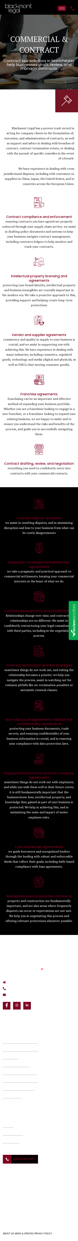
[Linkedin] (27, 1006)
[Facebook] (6, 1006)
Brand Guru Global (39, 1205)
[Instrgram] (17, 1006)
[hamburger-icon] (62, 8)
